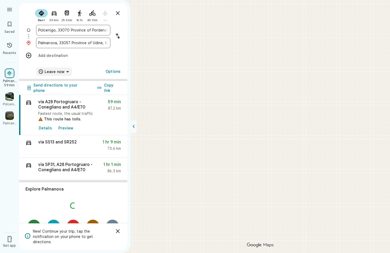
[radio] (41, 15)
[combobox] (73, 30)
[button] (73, 146)
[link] (73, 115)
